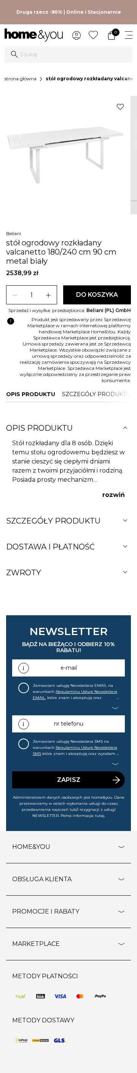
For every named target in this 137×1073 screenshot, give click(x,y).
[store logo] (34, 35)
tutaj (99, 815)
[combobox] (68, 54)
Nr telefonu (68, 724)
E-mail (69, 668)
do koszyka (97, 294)
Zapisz (68, 779)
